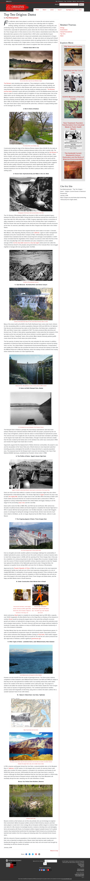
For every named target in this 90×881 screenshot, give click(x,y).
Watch (44, 10)
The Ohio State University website (9, 1)
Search (57, 4)
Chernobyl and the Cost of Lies (73, 72)
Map (65, 1)
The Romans (7, 83)
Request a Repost (80, 870)
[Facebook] (26, 854)
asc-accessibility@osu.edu (67, 878)
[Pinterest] (36, 854)
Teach (59, 10)
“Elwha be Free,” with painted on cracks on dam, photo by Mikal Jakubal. (31, 385)
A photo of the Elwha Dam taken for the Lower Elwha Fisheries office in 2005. (31, 321)
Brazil (16, 615)
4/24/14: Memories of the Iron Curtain (73, 98)
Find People (69, 1)
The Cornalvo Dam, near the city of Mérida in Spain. (31, 80)
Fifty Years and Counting (73, 46)
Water (62, 36)
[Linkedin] (29, 854)
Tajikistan (11, 768)
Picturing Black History (79, 875)
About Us (82, 866)
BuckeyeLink (60, 1)
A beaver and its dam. (31, 818)
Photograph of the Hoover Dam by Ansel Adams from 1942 (31, 213)
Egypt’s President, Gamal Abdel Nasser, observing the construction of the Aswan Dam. (31, 490)
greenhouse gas (36, 638)
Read (37, 10)
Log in (83, 877)
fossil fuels (41, 634)
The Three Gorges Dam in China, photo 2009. (31, 550)
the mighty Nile (13, 496)
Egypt (42, 494)
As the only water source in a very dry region (26, 243)
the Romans (53, 152)
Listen (52, 10)
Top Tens (62, 34)
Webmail (74, 1)
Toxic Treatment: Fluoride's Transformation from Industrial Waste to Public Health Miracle (73, 126)
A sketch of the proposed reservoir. (31, 282)
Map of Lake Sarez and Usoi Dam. (31, 730)
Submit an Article (80, 869)
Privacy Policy (81, 865)
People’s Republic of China (22, 568)
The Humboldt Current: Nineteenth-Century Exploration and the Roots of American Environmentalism (73, 156)
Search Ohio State (80, 1)
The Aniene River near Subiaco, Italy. (31, 145)
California (36, 233)
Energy (62, 28)
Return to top (54, 851)
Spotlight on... (70, 10)
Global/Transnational (66, 32)
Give (80, 10)
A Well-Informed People (79, 874)
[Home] (17, 7)
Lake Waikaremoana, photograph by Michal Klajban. (31, 675)
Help (56, 1)
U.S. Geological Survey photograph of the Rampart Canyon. (31, 427)
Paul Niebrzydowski (12, 18)
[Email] (39, 854)
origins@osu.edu (81, 863)
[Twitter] (32, 854)
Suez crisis (22, 503)
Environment (63, 30)
